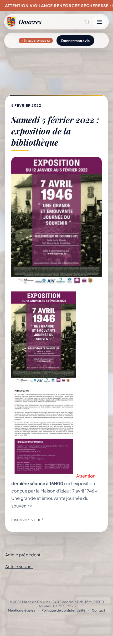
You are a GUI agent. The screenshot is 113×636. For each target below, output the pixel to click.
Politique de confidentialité (63, 610)
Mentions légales (21, 610)
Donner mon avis (75, 40)
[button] (67, 22)
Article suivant (19, 566)
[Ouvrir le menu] (99, 22)
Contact (98, 610)
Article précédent (22, 554)
